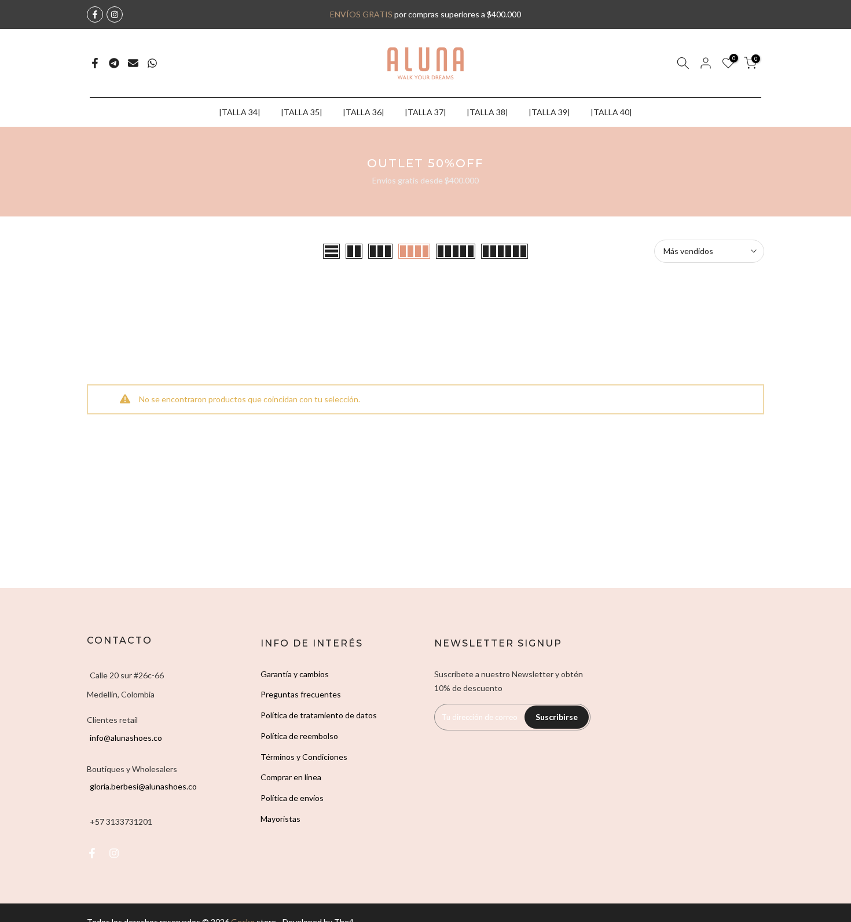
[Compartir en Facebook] (95, 63)
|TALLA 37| (425, 112)
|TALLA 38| (487, 112)
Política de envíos (292, 798)
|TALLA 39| (549, 112)
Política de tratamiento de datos (319, 715)
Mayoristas (280, 819)
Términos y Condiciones (304, 757)
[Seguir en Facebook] (95, 14)
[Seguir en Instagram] (115, 14)
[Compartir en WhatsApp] (152, 63)
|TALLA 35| (301, 112)
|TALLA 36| (363, 112)
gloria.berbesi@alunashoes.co (143, 786)
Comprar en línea (291, 777)
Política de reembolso (299, 736)
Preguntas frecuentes (301, 694)
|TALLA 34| (240, 112)
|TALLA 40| (611, 112)
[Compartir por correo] (133, 63)
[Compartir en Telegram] (114, 63)
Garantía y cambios (295, 674)
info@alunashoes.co (126, 738)
